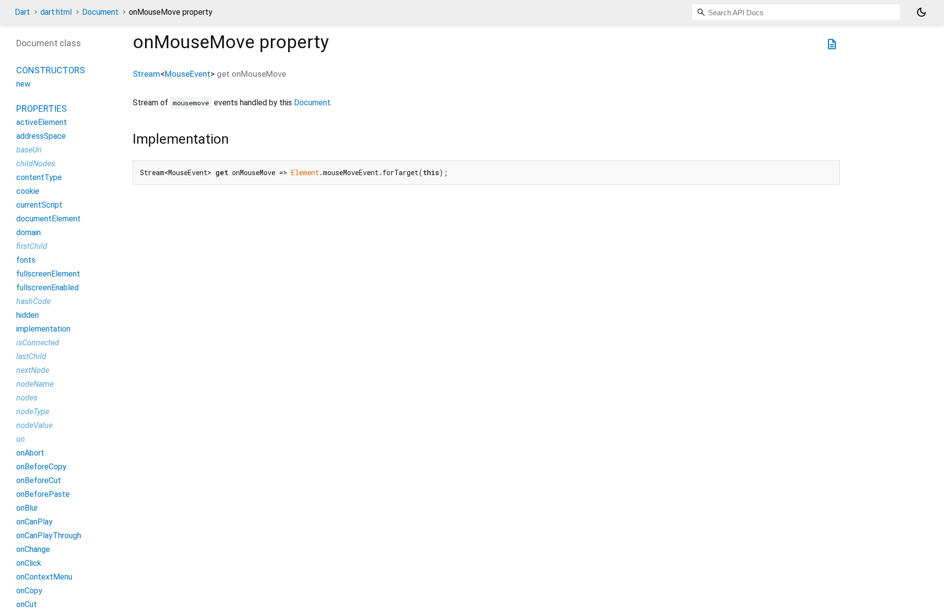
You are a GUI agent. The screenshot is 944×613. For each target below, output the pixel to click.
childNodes (35, 163)
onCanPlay (34, 521)
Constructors (50, 70)
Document (100, 12)
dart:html (56, 12)
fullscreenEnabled (47, 287)
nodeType (32, 411)
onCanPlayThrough (48, 535)
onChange (33, 549)
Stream (146, 74)
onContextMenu (44, 577)
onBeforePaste (43, 494)
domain (28, 232)
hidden (27, 315)
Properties (41, 108)
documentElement (48, 218)
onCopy (29, 590)
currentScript (39, 205)
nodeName (35, 384)
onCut (26, 604)
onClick (28, 563)
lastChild (31, 356)
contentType (39, 177)
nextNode (32, 370)
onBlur (27, 508)
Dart (22, 12)
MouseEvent (187, 74)
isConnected (37, 342)
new (23, 84)
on (20, 439)
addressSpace (41, 136)
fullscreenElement (48, 273)
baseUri (29, 149)
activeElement (41, 122)
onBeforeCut (38, 480)
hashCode (33, 301)
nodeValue (34, 425)
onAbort (30, 453)
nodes (26, 397)
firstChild (31, 246)
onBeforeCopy (41, 466)
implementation (43, 329)
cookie (27, 191)
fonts (25, 260)
